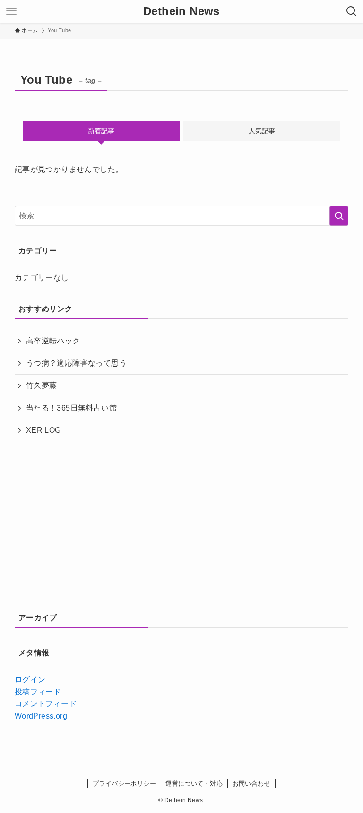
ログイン (30, 680)
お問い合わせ (251, 783)
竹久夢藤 (41, 385)
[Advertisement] (181, 523)
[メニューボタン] (11, 11)
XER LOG (43, 430)
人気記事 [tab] (262, 131)
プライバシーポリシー (124, 783)
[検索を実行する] (338, 216)
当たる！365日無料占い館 (71, 408)
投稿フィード (38, 692)
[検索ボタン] (351, 11)
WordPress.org (41, 716)
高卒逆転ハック (53, 341)
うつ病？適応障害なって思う (76, 363)
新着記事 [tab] (101, 131)
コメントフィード (46, 704)
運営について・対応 (194, 783)
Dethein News (181, 11)
